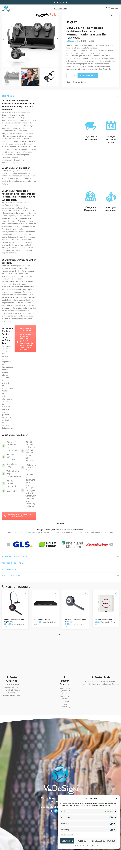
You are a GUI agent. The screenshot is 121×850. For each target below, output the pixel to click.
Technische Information (13, 563)
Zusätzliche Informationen (14, 557)
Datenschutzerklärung (94, 846)
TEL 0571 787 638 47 (60, 8)
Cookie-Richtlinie (80, 846)
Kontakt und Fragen (11, 576)
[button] (116, 798)
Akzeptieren (67, 841)
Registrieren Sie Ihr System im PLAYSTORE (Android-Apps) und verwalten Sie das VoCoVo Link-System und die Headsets (26, 341)
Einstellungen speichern (104, 841)
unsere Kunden (25, 532)
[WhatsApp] (66, 2)
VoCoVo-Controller (42, 620)
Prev (9, 544)
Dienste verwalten (67, 835)
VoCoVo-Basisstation (103, 620)
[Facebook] (54, 2)
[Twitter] (57, 2)
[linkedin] (63, 2)
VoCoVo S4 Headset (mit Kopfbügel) (14, 621)
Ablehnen (82, 841)
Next (111, 544)
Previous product (109, 15)
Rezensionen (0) (9, 569)
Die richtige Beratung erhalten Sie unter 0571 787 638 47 (19, 516)
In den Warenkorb (88, 75)
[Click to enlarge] (6, 63)
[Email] (60, 2)
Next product (114, 15)
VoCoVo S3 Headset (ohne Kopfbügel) (75, 621)
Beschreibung (8, 96)
